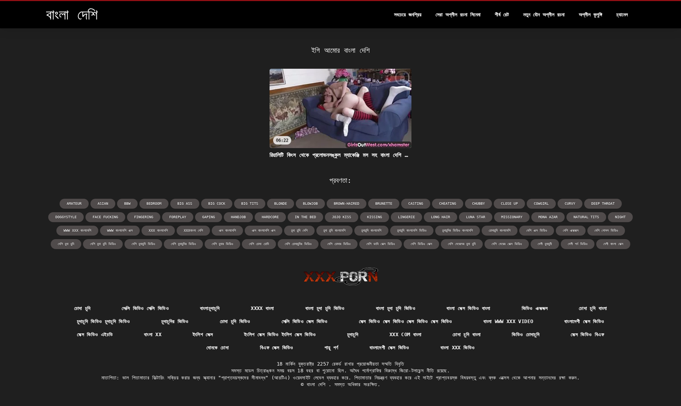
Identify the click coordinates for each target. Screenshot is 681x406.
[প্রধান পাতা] (340, 276)
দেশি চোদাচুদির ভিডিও (298, 244)
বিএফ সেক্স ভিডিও (276, 347)
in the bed (305, 217)
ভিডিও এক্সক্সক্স (535, 308)
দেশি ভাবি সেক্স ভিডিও (380, 244)
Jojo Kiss (341, 217)
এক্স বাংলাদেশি (227, 230)
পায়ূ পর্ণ (331, 347)
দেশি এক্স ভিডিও (536, 230)
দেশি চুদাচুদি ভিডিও (143, 244)
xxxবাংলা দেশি (193, 230)
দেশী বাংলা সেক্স (613, 244)
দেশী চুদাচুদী (545, 244)
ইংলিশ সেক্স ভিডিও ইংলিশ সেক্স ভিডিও (280, 334)
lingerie (406, 217)
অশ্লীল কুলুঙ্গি (590, 14)
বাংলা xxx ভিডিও (458, 347)
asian (103, 203)
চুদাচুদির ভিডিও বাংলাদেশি (457, 230)
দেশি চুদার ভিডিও (222, 244)
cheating (447, 203)
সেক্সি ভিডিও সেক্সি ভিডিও (145, 308)
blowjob (310, 203)
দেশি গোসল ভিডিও (606, 230)
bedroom (153, 203)
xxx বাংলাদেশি (158, 230)
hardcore (270, 217)
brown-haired (346, 203)
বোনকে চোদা (217, 347)
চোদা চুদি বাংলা (593, 308)
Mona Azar (548, 217)
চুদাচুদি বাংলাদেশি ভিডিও (411, 230)
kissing (374, 217)
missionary (511, 217)
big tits (249, 203)
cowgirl (541, 203)
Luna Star (475, 217)
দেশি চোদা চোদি (259, 244)
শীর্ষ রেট (502, 14)
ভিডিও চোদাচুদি (525, 334)
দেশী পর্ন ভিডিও (577, 244)
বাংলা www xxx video (508, 321)
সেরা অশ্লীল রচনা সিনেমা (458, 14)
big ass (184, 203)
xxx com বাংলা (405, 334)
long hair (440, 217)
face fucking (105, 217)
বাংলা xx (152, 334)
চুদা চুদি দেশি (299, 230)
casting (415, 203)
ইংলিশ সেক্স (203, 334)
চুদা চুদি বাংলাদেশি (334, 230)
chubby (478, 203)
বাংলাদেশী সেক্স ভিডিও (584, 321)
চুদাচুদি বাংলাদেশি (371, 230)
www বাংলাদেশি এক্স (120, 230)
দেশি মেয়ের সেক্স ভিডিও (507, 244)
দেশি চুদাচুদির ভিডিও (183, 244)
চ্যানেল (622, 14)
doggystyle (66, 217)
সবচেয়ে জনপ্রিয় (407, 14)
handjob (238, 217)
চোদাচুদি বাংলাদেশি (499, 230)
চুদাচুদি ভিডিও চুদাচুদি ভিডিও (103, 321)
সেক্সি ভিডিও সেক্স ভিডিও (305, 321)
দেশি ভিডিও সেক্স (421, 244)
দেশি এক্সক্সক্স (570, 230)
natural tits (586, 217)
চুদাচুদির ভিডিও (175, 321)
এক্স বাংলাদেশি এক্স (263, 230)
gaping (208, 217)
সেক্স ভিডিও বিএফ (587, 334)
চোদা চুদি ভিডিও (235, 321)
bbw (127, 203)
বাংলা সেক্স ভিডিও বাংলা (469, 308)
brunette (383, 203)
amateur (74, 203)
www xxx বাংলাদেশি (77, 230)
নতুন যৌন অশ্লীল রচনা (544, 14)
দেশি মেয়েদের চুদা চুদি (462, 244)
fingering (143, 217)
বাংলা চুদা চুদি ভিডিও (325, 308)
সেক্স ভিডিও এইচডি (95, 334)
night (620, 217)
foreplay (177, 217)
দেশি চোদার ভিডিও (338, 244)
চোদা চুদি (82, 308)
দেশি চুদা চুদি (66, 244)
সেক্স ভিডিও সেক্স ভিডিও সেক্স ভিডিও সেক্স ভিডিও (405, 321)
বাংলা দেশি (317, 384)
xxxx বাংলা (262, 308)
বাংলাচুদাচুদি (210, 308)
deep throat (603, 203)
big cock (216, 203)
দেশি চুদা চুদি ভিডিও (103, 244)
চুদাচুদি (352, 334)
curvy (570, 203)
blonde (280, 203)
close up (509, 203)
